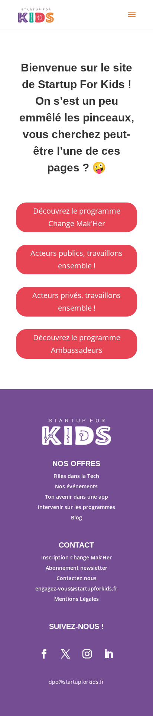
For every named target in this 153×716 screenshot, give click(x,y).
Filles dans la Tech (76, 475)
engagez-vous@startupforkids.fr (76, 588)
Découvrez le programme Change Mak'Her (76, 217)
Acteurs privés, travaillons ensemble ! (76, 301)
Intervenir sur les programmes (76, 507)
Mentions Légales (76, 598)
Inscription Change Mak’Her (76, 557)
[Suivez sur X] (65, 654)
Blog (76, 517)
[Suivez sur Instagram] (87, 654)
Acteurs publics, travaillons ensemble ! (76, 259)
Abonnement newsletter (76, 567)
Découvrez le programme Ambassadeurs (76, 343)
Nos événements (76, 486)
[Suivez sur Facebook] (44, 654)
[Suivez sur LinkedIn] (109, 654)
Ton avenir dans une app (76, 496)
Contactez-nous (76, 578)
